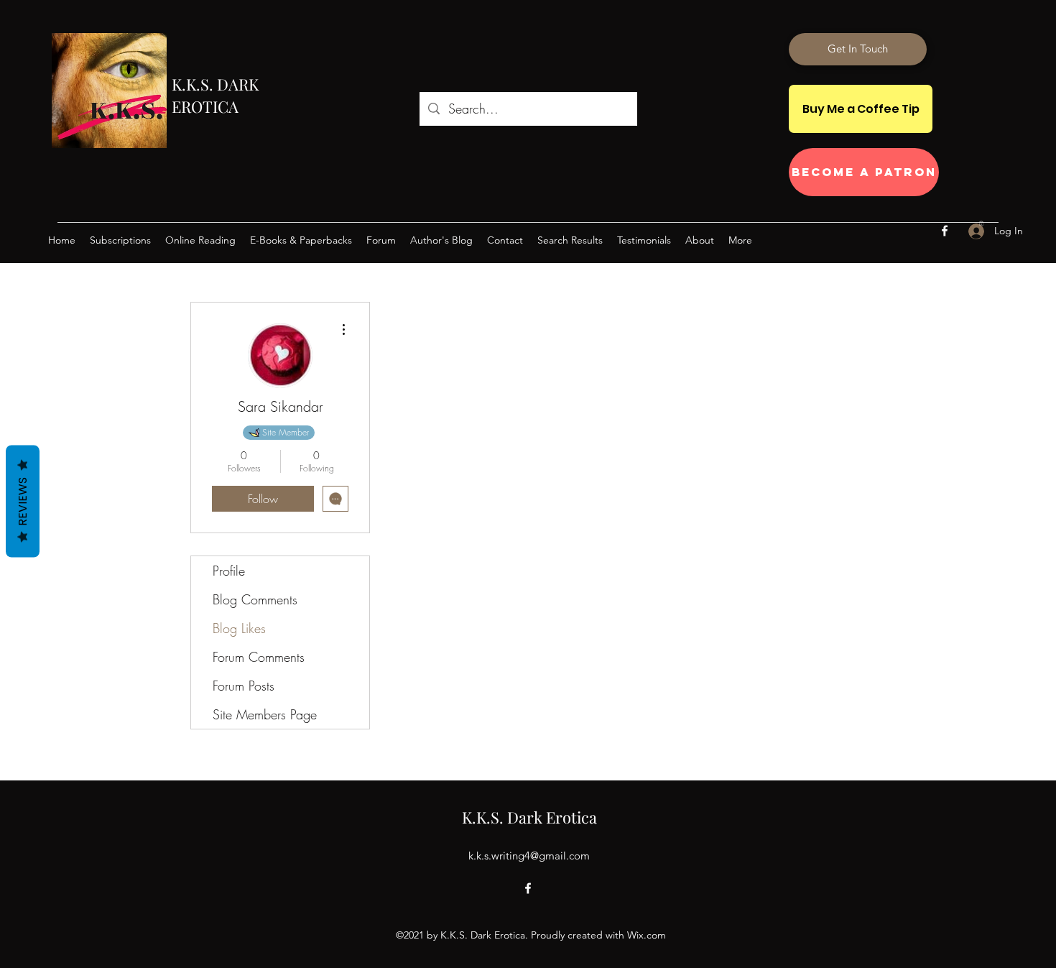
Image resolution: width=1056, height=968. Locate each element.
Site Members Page (265, 714)
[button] (981, 223)
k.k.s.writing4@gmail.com (529, 855)
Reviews (22, 500)
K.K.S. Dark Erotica (529, 817)
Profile (229, 570)
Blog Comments (255, 599)
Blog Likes (239, 628)
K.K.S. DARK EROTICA (215, 95)
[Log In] (968, 231)
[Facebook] (944, 230)
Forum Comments (259, 656)
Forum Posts (243, 685)
